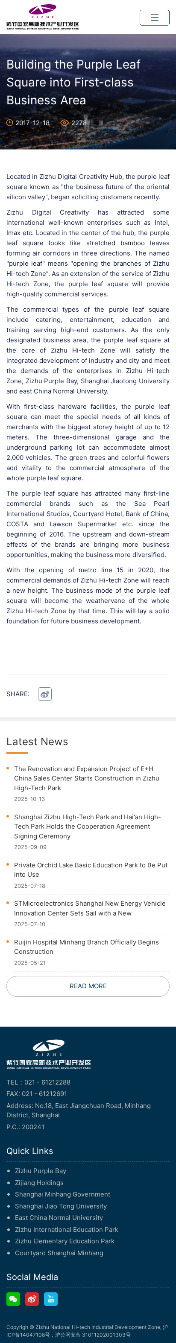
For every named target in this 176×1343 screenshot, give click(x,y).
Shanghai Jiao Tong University (61, 1206)
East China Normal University (59, 1218)
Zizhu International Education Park (66, 1229)
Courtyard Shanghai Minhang (59, 1253)
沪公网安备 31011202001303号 (93, 1335)
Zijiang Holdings (39, 1183)
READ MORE (88, 986)
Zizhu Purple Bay (40, 1171)
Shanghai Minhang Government (62, 1194)
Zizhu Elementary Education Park (64, 1241)
